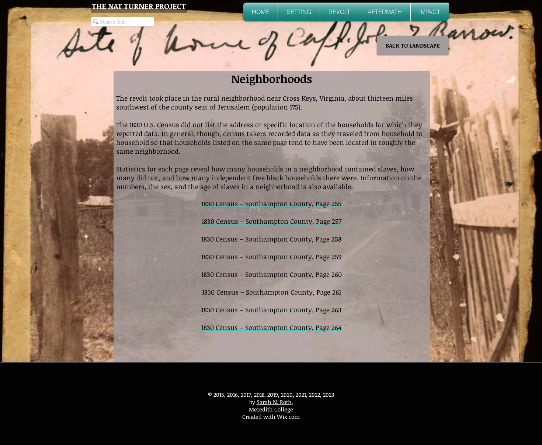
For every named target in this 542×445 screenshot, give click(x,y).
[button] (299, 12)
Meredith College (271, 409)
